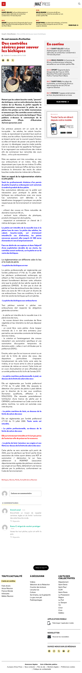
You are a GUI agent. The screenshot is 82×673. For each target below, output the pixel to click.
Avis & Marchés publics (48, 664)
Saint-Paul (62, 587)
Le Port (61, 600)
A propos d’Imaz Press (14, 667)
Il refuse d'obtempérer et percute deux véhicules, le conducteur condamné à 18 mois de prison (15, 14)
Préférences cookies (68, 667)
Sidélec (61, 613)
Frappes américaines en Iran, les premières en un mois (61, 94)
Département (63, 582)
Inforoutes (5, 593)
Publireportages (36, 600)
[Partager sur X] (12, 60)
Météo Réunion (7, 596)
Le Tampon (62, 602)
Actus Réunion (7, 588)
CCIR (60, 590)
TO (59, 605)
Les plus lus (34, 590)
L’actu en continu (8, 581)
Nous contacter (30, 667)
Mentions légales (53, 667)
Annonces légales (31, 664)
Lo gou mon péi (36, 597)
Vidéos (32, 582)
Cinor (60, 608)
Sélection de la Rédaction (40, 584)
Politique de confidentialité (42, 669)
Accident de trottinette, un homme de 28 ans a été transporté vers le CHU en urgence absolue (51, 24)
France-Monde (7, 591)
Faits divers (6, 586)
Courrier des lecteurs (38, 587)
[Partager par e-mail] (3, 60)
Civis (60, 610)
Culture (33, 592)
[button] (4, 4)
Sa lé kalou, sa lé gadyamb (40, 595)
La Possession (64, 595)
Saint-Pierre (62, 592)
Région (61, 597)
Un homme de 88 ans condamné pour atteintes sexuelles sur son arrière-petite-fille (49, 14)
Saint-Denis (62, 584)
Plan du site (41, 667)
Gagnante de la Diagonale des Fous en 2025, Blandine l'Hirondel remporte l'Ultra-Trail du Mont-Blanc (17, 24)
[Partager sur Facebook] (8, 60)
